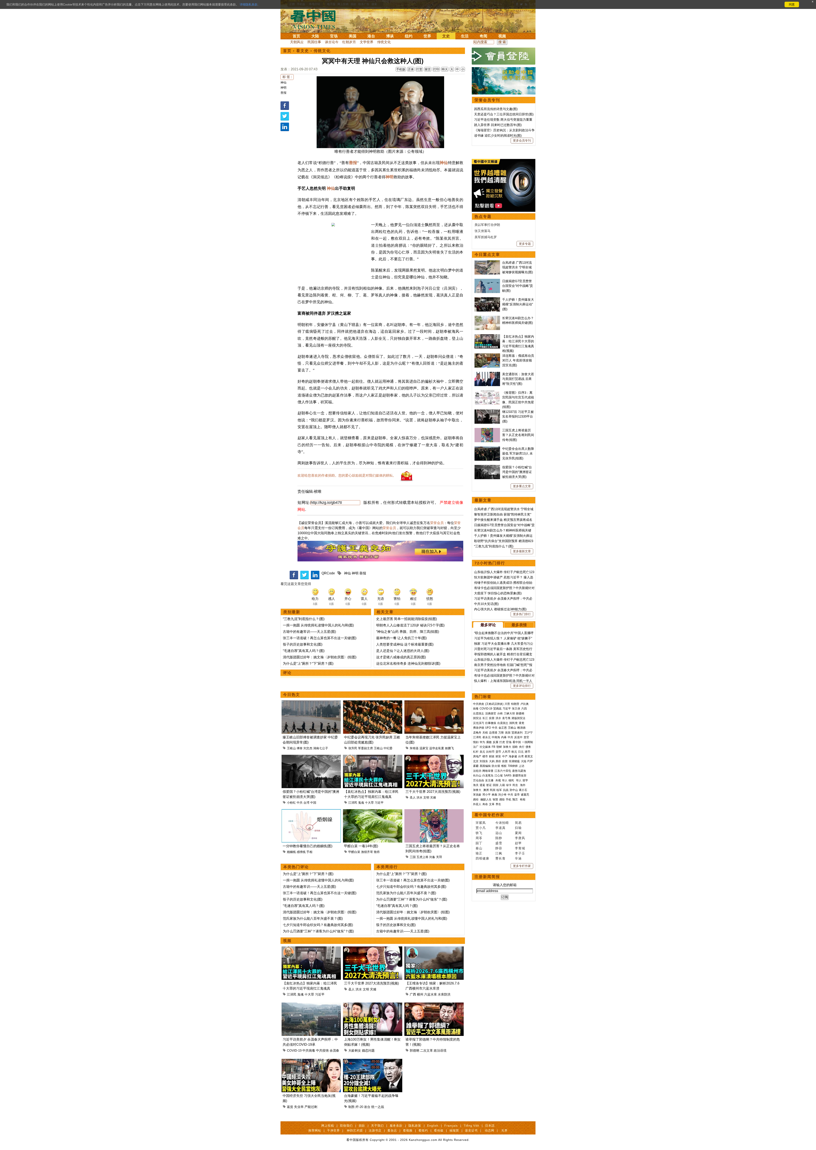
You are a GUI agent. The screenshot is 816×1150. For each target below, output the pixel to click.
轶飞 (479, 833)
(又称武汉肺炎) (494, 703)
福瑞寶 (454, 1130)
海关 (476, 785)
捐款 (362, 1125)
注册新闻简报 (487, 877)
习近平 (379, 802)
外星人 (477, 804)
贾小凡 (481, 828)
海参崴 (513, 756)
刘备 (432, 857)
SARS (507, 775)
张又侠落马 (482, 231)
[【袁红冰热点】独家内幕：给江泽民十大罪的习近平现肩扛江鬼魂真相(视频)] (372, 757)
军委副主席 (365, 748)
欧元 (514, 751)
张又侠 (516, 708)
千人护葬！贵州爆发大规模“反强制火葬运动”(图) (518, 304)
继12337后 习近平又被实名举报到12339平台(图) (518, 416)
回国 (495, 785)
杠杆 (476, 751)
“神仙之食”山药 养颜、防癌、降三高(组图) (407, 631)
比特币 (490, 751)
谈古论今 (332, 42)
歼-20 (359, 1107)
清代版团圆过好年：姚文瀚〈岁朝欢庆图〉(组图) (319, 657)
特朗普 (515, 703)
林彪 (494, 794)
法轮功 (477, 770)
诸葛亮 (525, 794)
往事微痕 (490, 723)
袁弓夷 (506, 718)
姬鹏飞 (449, 748)
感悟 (502, 799)
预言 (515, 799)
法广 (476, 746)
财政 (491, 756)
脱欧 (515, 746)
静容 (498, 848)
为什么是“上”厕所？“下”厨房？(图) (308, 663)
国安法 (477, 718)
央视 (498, 780)
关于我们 (377, 1125)
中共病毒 (308, 1050)
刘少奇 (502, 794)
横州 (420, 994)
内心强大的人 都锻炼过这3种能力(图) (500, 609)
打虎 (502, 742)
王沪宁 (528, 732)
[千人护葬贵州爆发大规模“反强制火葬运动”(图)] (487, 299)
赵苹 (518, 843)
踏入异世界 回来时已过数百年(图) (498, 125)
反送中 (518, 737)
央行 (521, 746)
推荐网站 (314, 1130)
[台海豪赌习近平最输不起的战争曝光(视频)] (372, 1061)
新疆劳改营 (519, 775)
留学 (525, 780)
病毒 (476, 708)
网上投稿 (327, 1125)
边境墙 (493, 732)
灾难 (433, 797)
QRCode (328, 573)
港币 (527, 751)
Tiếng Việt (471, 1125)
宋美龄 (477, 794)
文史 (446, 36)
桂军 (499, 790)
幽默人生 (486, 799)
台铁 (500, 713)
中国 (313, 802)
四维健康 (482, 858)
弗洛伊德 (478, 727)
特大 (445, 69)
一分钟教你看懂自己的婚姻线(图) (307, 846)
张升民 (352, 748)
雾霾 (476, 766)
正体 (411, 69)
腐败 (489, 742)
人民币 (506, 751)
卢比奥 (524, 703)
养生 (498, 804)
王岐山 (291, 748)
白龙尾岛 (487, 775)
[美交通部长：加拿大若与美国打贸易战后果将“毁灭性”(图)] (487, 374)
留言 (428, 69)
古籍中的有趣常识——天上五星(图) (309, 631)
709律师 (513, 766)
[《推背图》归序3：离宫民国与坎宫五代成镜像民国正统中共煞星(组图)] (487, 392)
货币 (498, 751)
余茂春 (334, 1050)
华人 (504, 780)
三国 (413, 857)
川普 (507, 703)
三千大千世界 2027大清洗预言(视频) (432, 791)
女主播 (489, 780)
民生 (516, 785)
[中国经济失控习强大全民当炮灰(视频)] (311, 1061)
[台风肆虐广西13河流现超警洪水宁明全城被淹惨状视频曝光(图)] (487, 262)
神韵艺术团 (355, 1130)
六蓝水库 (430, 994)
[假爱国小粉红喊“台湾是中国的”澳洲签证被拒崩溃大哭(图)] (311, 757)
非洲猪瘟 (514, 761)
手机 (508, 799)
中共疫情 (322, 1050)
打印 (436, 69)
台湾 (306, 802)
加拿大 (507, 746)
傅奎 (300, 748)
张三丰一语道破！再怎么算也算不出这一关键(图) (319, 638)
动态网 (489, 1130)
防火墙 (496, 766)
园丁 (479, 843)
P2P (530, 761)
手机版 (400, 69)
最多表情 (519, 625)
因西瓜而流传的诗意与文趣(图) (496, 109)
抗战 (506, 790)
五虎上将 (422, 857)
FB (493, 746)
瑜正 (479, 853)
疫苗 (491, 718)
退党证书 (471, 1130)
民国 (492, 790)
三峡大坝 (509, 713)
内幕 (504, 737)
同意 (792, 4)
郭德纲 (414, 1050)
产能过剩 (311, 1107)
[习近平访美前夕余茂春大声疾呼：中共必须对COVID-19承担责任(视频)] (311, 1005)
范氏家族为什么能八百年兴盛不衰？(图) (313, 918)
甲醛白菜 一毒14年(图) (361, 846)
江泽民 (352, 802)
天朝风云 (297, 42)
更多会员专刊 (522, 140)
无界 (504, 1130)
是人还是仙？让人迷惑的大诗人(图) (402, 651)
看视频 (407, 1130)
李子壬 (520, 853)
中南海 (496, 737)
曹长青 (500, 858)
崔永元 (486, 737)
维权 (504, 766)
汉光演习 (478, 723)
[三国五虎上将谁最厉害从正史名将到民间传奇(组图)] (434, 811)
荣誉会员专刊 (487, 100)
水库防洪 (444, 994)
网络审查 (487, 770)
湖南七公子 (320, 748)
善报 (283, 92)
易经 (476, 799)
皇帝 (517, 794)
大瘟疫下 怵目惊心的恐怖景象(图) (498, 593)
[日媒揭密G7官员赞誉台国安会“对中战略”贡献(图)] (487, 281)
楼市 (485, 756)
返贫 (290, 1107)
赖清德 (521, 727)
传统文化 (384, 42)
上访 (521, 766)
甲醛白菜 (354, 852)
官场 (334, 36)
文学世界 (366, 42)
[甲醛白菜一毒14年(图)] (372, 811)
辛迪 (518, 858)
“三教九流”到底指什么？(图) (303, 619)
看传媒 (438, 1130)
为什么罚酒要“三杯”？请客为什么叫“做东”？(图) (318, 931)
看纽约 (423, 1130)
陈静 (498, 838)
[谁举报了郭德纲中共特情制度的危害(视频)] (434, 1005)
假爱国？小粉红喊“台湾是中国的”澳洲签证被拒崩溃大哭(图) (517, 472)
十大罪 (369, 802)
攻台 (367, 1107)
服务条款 (396, 1125)
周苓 (479, 838)
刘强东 (484, 761)
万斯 (501, 732)
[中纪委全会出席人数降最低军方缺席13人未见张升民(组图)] (487, 448)
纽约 (408, 36)
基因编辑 (485, 766)
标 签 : (287, 77)
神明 (283, 87)
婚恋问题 (368, 1050)
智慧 (495, 799)
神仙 (283, 82)
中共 (300, 802)
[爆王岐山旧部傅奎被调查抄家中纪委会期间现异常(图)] (311, 703)
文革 (491, 804)
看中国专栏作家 (489, 815)
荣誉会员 (437, 523)
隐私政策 (414, 1125)
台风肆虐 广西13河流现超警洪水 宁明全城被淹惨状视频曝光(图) (517, 267)
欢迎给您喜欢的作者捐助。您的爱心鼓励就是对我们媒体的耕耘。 (347, 475)
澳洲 (486, 790)
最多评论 (488, 625)
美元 (482, 751)
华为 (482, 742)
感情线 (301, 852)
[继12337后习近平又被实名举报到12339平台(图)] (487, 412)
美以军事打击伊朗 (487, 225)
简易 (518, 822)
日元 (521, 751)
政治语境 (440, 1050)
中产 (505, 756)
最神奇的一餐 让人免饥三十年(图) (401, 638)
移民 (511, 780)
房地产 (477, 756)
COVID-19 (294, 1050)
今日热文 (291, 695)
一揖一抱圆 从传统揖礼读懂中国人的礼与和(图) (318, 625)
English (432, 1125)
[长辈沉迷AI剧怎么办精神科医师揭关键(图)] (487, 318)
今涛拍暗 (502, 822)
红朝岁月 (349, 42)
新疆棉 (520, 713)
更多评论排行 (522, 685)
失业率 (299, 1107)
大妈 (491, 761)
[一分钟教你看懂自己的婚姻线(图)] (311, 811)
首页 (296, 36)
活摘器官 (490, 713)
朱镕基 (414, 748)
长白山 (477, 775)
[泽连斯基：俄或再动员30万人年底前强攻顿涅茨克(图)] (487, 355)
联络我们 (346, 1125)
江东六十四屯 (502, 770)
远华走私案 (436, 748)
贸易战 (497, 708)
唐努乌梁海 (519, 770)
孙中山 (514, 790)
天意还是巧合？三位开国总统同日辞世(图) (504, 114)
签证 (489, 785)
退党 (521, 723)
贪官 (526, 737)
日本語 (490, 1125)
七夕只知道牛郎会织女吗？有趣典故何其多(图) (318, 925)
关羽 (439, 857)
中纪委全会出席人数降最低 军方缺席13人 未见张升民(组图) (518, 453)
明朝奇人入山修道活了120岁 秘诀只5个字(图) (410, 625)
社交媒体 (485, 746)
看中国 (315, 19)
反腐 (495, 742)
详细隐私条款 (249, 4)
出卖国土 (478, 713)
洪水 (419, 797)
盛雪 (498, 843)
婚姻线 (291, 852)
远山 (498, 833)
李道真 (500, 828)
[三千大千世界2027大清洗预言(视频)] (434, 757)
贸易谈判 (517, 732)
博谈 (390, 36)
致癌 (377, 852)
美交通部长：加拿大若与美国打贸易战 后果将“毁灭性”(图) (518, 378)
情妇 (476, 742)
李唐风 (520, 838)
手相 (309, 852)
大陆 (315, 36)
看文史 (302, 51)
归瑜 (518, 828)
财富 (498, 756)
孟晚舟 (477, 732)
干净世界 (333, 1130)
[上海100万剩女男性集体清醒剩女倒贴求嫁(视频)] (372, 1005)
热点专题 (483, 216)
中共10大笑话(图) (486, 604)
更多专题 (525, 243)
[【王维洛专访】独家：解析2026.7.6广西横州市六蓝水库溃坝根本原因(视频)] (434, 949)
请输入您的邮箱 (505, 885)
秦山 (479, 848)
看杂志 (392, 1130)
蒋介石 (523, 790)
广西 (413, 994)
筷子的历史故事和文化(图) (302, 644)
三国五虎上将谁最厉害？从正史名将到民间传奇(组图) (518, 435)
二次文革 (426, 1050)
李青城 (520, 848)
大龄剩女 (354, 1050)
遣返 (482, 785)
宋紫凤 (481, 822)
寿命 (485, 804)
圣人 (413, 797)
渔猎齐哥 (367, 852)
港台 (371, 36)
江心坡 (498, 775)
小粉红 (291, 802)
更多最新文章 (522, 551)
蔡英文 (529, 756)
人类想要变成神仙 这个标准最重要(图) (405, 644)
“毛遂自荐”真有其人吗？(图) (303, 651)
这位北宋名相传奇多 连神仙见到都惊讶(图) (408, 663)
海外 (523, 785)
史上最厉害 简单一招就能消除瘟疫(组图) (406, 619)
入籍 (502, 785)
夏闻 (518, 833)
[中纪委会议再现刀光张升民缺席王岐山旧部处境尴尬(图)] (372, 703)
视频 (502, 36)
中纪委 (388, 748)
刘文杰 (307, 748)
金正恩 (503, 727)
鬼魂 (361, 802)
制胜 (351, 1107)
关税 (485, 732)
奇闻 (483, 36)
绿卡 (508, 785)
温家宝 (423, 748)
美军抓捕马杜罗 (486, 237)
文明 (426, 797)
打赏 (419, 69)
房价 (498, 761)
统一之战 (377, 1107)
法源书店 (375, 1130)
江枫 (498, 853)
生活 (465, 36)
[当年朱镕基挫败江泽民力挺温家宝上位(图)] (434, 703)
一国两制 (527, 742)
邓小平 (486, 794)
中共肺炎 (478, 703)
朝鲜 (499, 746)
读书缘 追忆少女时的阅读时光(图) (498, 135)
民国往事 (314, 42)
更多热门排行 (522, 614)
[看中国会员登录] (504, 56)
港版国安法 (518, 718)
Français (451, 1125)
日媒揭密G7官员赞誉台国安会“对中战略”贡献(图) (517, 285)
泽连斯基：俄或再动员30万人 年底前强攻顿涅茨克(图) (518, 360)
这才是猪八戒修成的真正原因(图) (401, 657)
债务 (528, 746)
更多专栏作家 (522, 866)
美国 (352, 36)
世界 (427, 36)
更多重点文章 (522, 486)
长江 (485, 718)
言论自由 (478, 780)
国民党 (513, 723)
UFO (488, 727)
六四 (524, 708)
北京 (476, 761)
